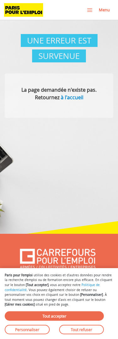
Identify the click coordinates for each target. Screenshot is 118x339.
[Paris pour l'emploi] (23, 10)
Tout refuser (81, 329)
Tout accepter (54, 316)
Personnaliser (27, 329)
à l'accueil (72, 97)
